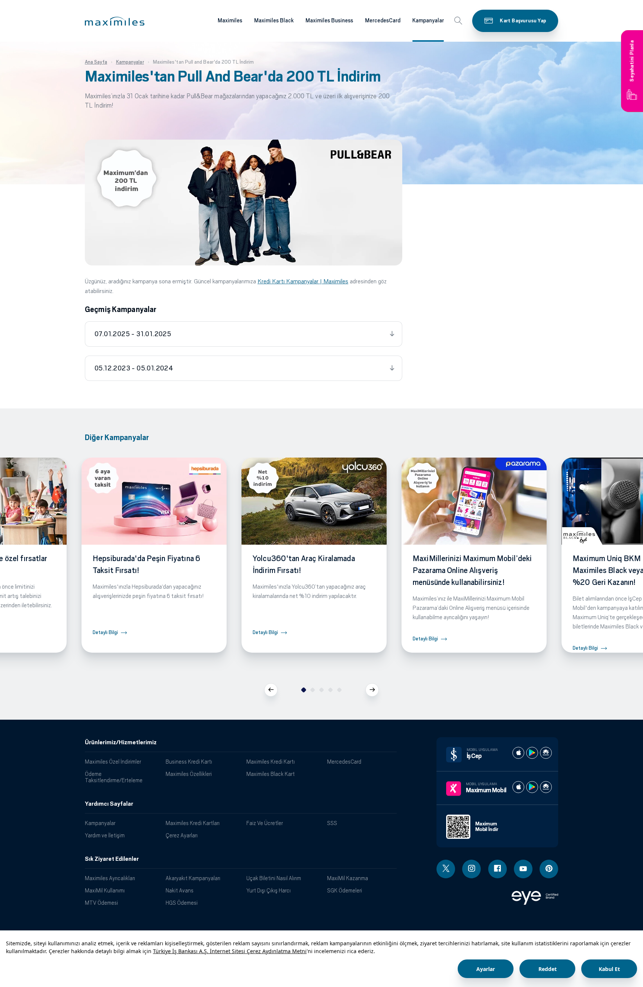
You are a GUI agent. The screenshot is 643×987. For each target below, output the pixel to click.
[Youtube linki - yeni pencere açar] (523, 869)
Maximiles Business (329, 20)
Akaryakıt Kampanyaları (193, 878)
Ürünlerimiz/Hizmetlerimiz (121, 742)
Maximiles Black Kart (270, 774)
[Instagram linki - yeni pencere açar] (471, 869)
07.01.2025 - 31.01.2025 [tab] (133, 334)
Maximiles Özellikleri (189, 774)
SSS (332, 823)
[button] (114, 21)
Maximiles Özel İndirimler (113, 761)
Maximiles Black (274, 20)
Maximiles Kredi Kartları (193, 823)
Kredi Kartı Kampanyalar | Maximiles (302, 281)
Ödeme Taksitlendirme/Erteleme (114, 777)
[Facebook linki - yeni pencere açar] (497, 869)
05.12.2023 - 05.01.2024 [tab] (134, 368)
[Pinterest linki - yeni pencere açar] (549, 869)
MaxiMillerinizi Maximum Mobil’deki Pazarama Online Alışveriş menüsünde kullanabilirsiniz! (472, 570)
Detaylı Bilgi (105, 632)
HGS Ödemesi (182, 903)
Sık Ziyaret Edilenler (112, 859)
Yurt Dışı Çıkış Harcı (268, 890)
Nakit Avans (179, 890)
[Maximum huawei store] (546, 787)
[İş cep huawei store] (546, 753)
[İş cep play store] (532, 753)
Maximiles (230, 20)
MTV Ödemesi (101, 903)
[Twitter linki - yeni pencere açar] (445, 869)
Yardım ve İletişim (105, 835)
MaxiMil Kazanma (347, 878)
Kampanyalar (428, 20)
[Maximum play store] (532, 787)
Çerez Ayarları (182, 835)
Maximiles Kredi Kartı (270, 761)
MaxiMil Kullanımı (105, 890)
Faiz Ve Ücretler (264, 823)
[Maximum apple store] (518, 787)
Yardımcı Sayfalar (109, 803)
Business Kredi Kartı (189, 761)
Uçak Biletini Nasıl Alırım (273, 878)
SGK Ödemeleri (344, 890)
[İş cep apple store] (518, 753)
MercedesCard (382, 20)
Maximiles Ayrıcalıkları (110, 878)
